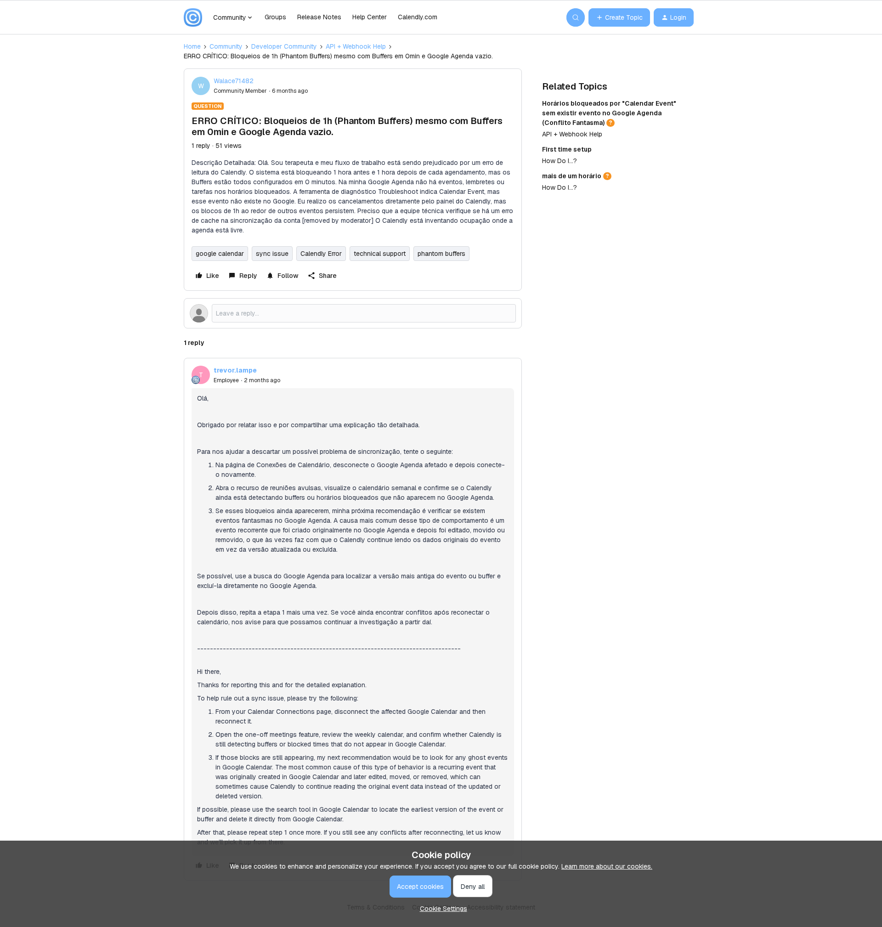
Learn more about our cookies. (606, 866)
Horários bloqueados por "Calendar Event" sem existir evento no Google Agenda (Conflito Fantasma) (609, 113)
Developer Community (284, 46)
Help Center (369, 17)
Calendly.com (417, 17)
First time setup (567, 149)
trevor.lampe (235, 370)
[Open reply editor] (352, 313)
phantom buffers (441, 253)
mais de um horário (571, 176)
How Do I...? (559, 161)
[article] (353, 619)
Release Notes (319, 17)
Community (226, 46)
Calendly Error (321, 253)
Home (192, 46)
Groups (275, 17)
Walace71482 (234, 81)
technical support (380, 253)
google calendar (220, 253)
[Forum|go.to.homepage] (193, 17)
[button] (619, 17)
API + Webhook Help (356, 46)
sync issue (272, 253)
